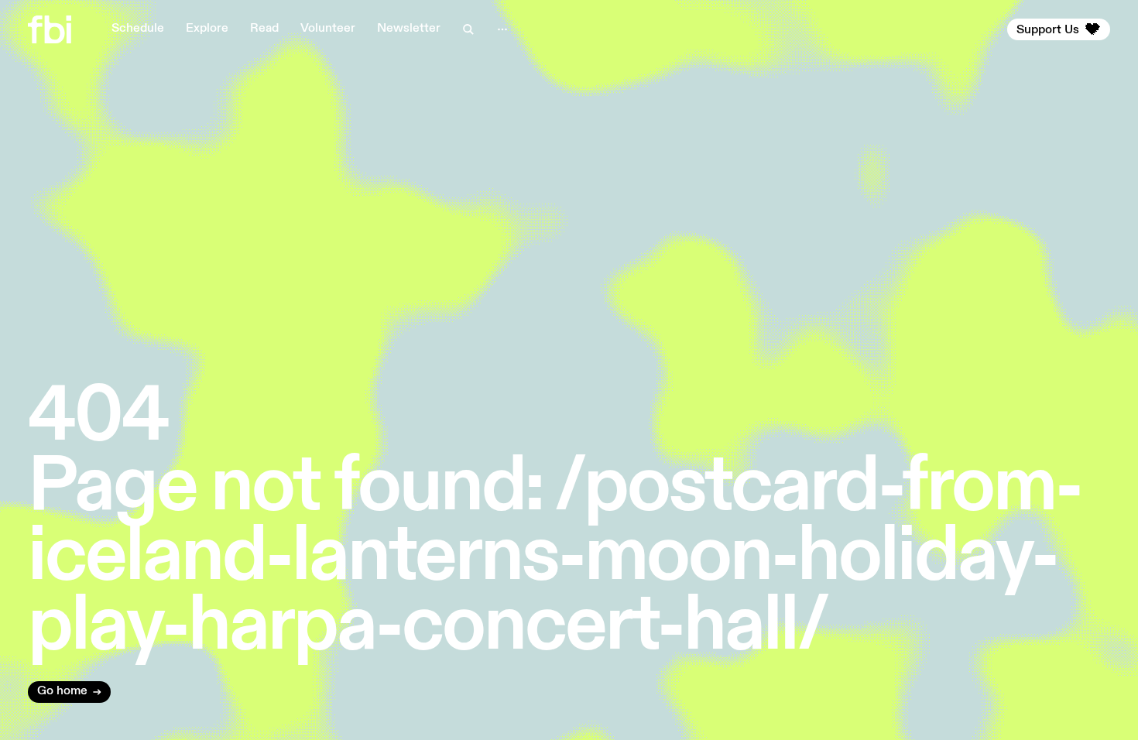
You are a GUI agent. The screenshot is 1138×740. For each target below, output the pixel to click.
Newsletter (408, 28)
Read (264, 28)
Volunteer (327, 28)
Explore (207, 28)
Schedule (137, 28)
